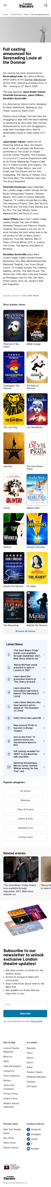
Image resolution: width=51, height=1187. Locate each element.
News (26, 15)
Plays (29, 1053)
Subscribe (25, 1013)
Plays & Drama (25, 809)
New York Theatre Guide (12, 1131)
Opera (30, 1062)
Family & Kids (25, 818)
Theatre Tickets (34, 1072)
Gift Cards (32, 1086)
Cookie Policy (10, 1098)
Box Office (8, 1138)
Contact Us (8, 1071)
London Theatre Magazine (11, 1050)
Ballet (29, 1067)
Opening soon (25, 827)
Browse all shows (25, 631)
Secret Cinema (10, 1147)
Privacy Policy (36, 1021)
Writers (7, 1080)
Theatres (31, 1081)
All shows (25, 791)
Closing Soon (25, 837)
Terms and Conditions (8, 1087)
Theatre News (16, 15)
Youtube (35, 1148)
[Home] (26, 5)
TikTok (34, 1139)
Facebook (36, 1129)
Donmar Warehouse (35, 79)
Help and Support (12, 1066)
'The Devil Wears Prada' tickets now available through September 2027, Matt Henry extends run (19, 890)
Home (5, 15)
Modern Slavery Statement (11, 1105)
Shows (30, 1057)
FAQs (6, 1061)
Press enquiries (11, 1075)
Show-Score (9, 1142)
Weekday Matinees (36, 1077)
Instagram (36, 1134)
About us (7, 1056)
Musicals (25, 800)
